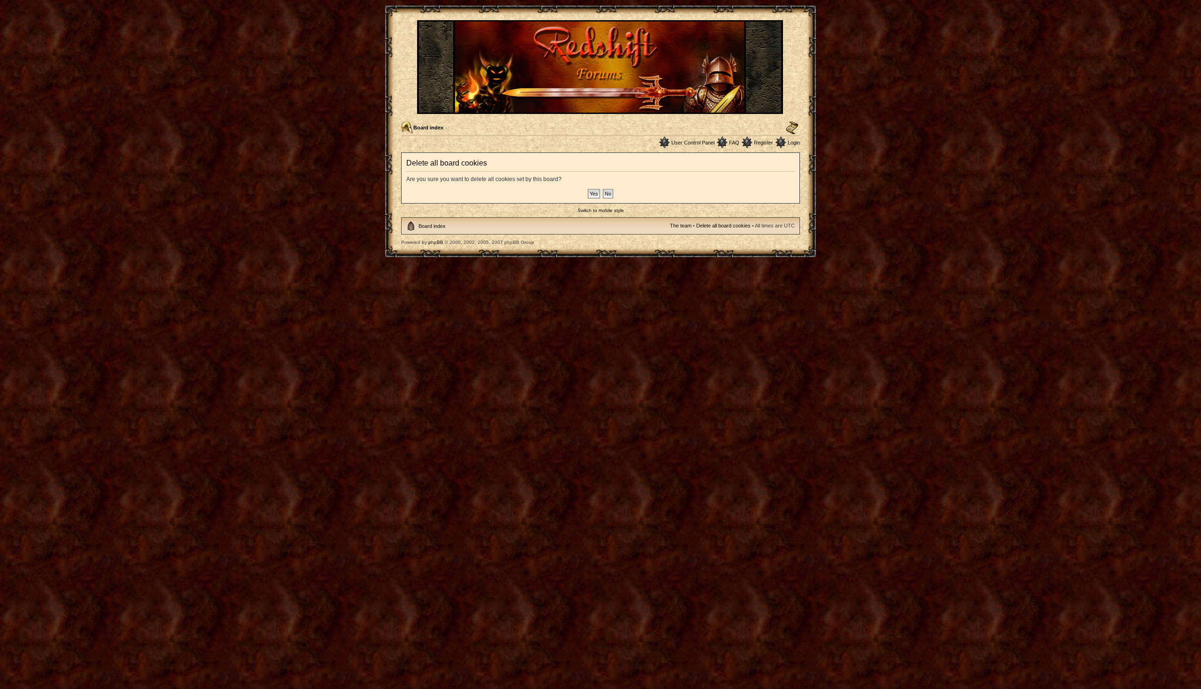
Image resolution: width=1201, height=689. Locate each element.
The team (681, 225)
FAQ (734, 142)
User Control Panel (693, 142)
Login (794, 142)
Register (763, 142)
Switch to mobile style (601, 210)
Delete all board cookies (723, 225)
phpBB (435, 242)
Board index (428, 127)
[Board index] (600, 110)
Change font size (792, 128)
